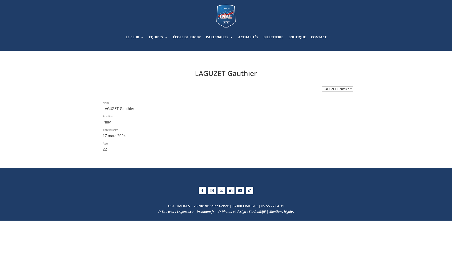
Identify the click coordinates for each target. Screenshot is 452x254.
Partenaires (217, 37)
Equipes (156, 37)
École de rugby (187, 37)
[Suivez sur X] (221, 190)
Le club (132, 37)
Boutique (297, 37)
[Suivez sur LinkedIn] (230, 190)
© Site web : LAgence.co (176, 211)
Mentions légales (281, 211)
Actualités (248, 37)
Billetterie (273, 37)
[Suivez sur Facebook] (202, 190)
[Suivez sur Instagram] (212, 190)
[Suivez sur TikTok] (249, 190)
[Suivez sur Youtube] (240, 190)
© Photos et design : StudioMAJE (242, 211)
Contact (319, 37)
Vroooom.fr (205, 211)
